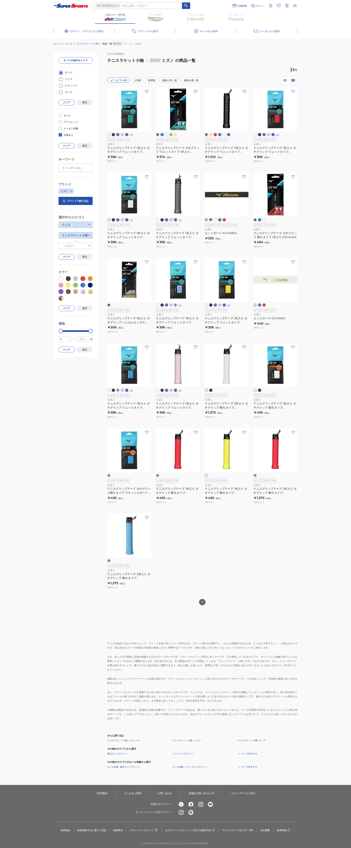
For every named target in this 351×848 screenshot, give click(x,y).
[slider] (61, 331)
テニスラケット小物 (87, 43)
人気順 (137, 80)
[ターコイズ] (219, 134)
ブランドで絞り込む (78, 200)
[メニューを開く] (295, 5)
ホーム (57, 43)
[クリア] (215, 219)
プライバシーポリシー (142, 830)
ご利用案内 (101, 793)
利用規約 (65, 830)
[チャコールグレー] (122, 134)
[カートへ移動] (286, 5)
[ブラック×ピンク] (210, 219)
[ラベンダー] (126, 134)
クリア (66, 102)
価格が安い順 (169, 80)
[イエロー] (175, 134)
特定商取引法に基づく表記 (91, 830)
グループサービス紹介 (243, 793)
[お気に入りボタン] (146, 91)
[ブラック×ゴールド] (206, 219)
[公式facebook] (190, 804)
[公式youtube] (210, 804)
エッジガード (175, 692)
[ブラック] (113, 134)
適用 (84, 102)
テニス (68, 43)
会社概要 (265, 830)
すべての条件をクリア (75, 60)
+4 (131, 134)
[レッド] (215, 134)
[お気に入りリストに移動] (278, 5)
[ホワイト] (108, 134)
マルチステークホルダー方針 (238, 830)
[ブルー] (228, 134)
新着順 (151, 80)
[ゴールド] (255, 305)
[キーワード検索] (186, 5)
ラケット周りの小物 (203, 643)
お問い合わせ (165, 793)
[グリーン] (171, 134)
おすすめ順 (121, 80)
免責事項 (118, 830)
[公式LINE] (190, 812)
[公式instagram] (200, 804)
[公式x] (181, 804)
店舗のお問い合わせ (200, 793)
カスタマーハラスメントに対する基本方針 (188, 830)
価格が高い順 (191, 80)
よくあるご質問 (132, 793)
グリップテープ (164, 656)
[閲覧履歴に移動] (271, 5)
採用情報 (281, 830)
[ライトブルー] (117, 134)
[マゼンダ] (264, 305)
